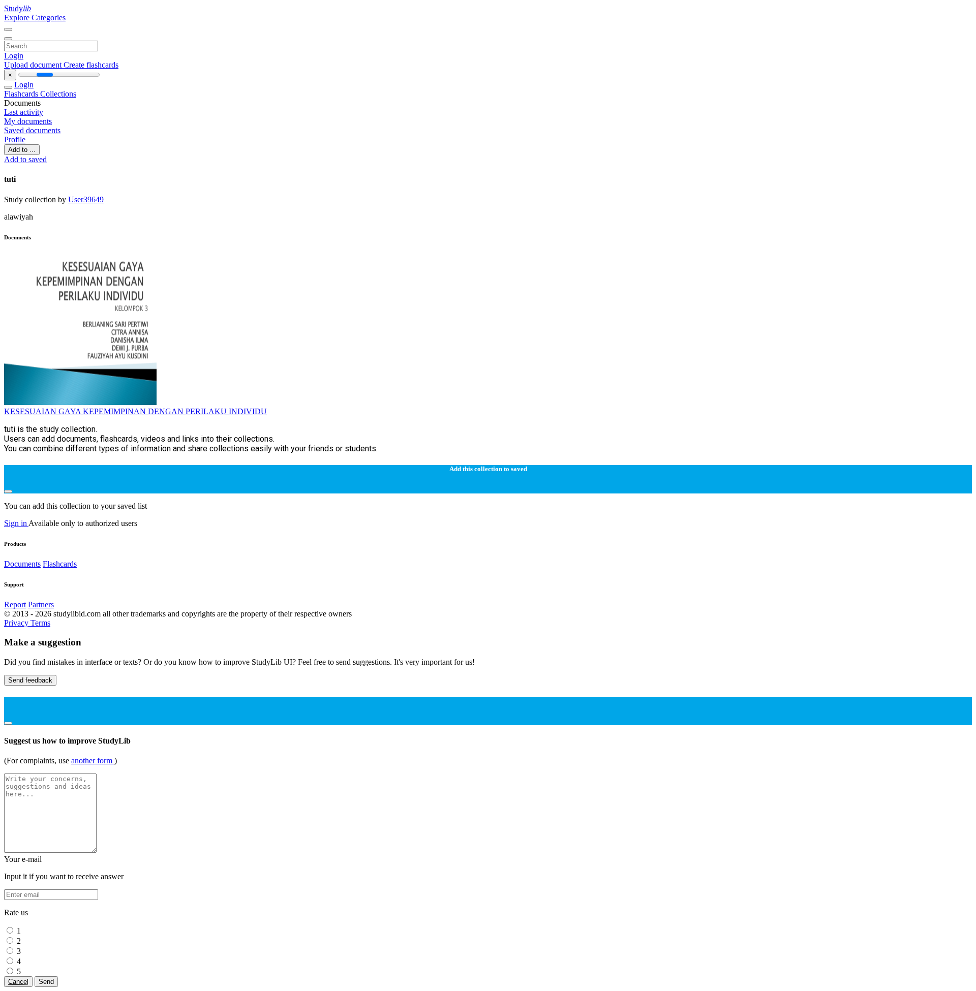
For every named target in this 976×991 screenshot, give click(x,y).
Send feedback (30, 680)
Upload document (34, 64)
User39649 (86, 199)
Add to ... (22, 149)
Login (13, 55)
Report (15, 604)
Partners (41, 604)
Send (46, 981)
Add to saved (25, 159)
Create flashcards (91, 64)
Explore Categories (35, 17)
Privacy (17, 622)
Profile (14, 139)
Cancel (18, 981)
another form (92, 760)
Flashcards (22, 93)
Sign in (16, 523)
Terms (40, 622)
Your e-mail (23, 859)
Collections (58, 93)
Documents (22, 564)
